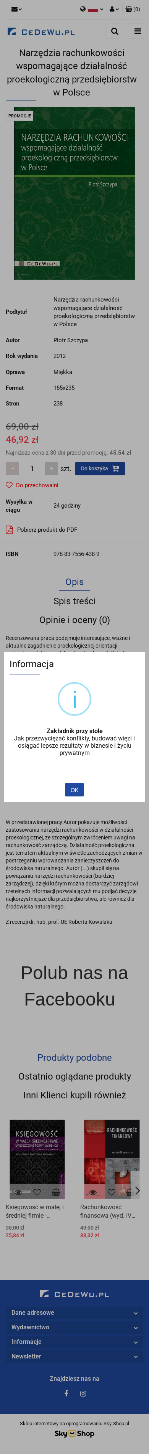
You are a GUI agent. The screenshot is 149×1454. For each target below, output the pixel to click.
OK (74, 790)
